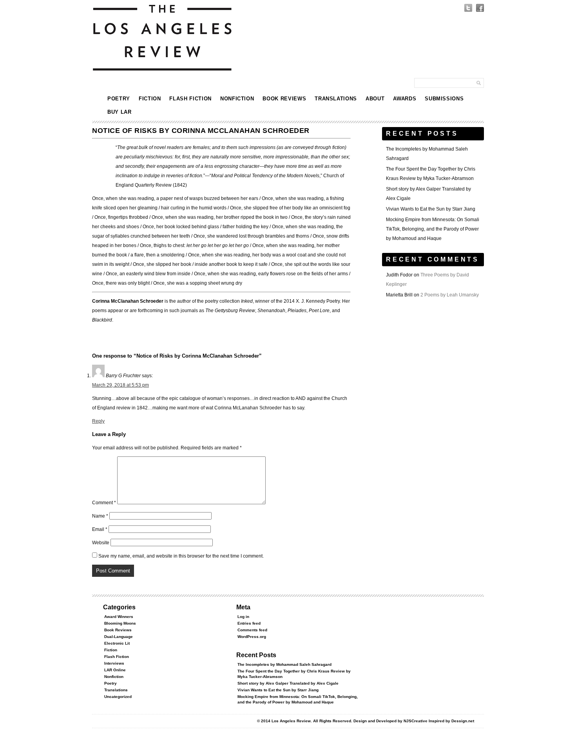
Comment (104, 502)
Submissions (444, 99)
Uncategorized (118, 696)
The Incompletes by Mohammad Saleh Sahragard (284, 664)
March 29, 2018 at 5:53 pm (120, 385)
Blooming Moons (120, 623)
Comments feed (252, 630)
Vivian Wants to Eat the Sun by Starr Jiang (430, 209)
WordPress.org (251, 636)
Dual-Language (118, 636)
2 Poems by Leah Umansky (449, 295)
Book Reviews (284, 99)
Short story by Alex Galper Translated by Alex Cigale (288, 683)
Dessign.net (462, 721)
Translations (336, 99)
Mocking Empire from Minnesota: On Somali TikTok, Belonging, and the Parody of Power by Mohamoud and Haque (432, 229)
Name (100, 516)
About (375, 99)
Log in (243, 616)
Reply (98, 421)
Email (99, 529)
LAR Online (115, 670)
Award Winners (118, 616)
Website (100, 542)
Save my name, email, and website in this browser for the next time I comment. (181, 556)
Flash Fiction (190, 99)
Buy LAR (119, 112)
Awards (404, 99)
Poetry (118, 99)
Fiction (150, 99)
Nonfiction (237, 99)
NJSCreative (415, 721)
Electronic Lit (117, 643)
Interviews (114, 663)
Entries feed (249, 623)
